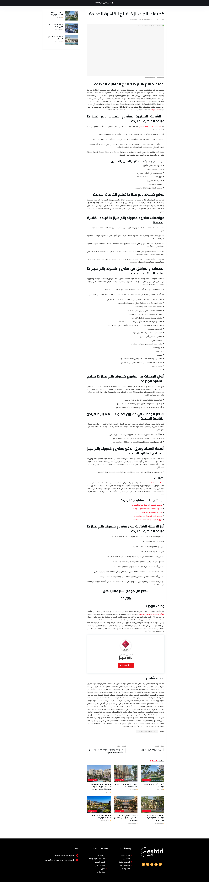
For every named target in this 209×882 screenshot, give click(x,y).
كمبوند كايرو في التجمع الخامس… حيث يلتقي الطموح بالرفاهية (125, 818)
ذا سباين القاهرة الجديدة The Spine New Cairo (126, 785)
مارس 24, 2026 (106, 792)
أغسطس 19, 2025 (105, 821)
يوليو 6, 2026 (160, 790)
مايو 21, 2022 (159, 19)
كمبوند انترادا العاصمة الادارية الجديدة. (148, 512)
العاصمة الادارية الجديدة (152, 482)
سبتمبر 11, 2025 (132, 823)
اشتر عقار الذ (155, 109)
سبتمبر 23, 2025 (159, 823)
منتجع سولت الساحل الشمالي (55, 37)
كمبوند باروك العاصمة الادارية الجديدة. (148, 516)
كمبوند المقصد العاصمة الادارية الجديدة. (147, 508)
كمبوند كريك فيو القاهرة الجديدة (154, 785)
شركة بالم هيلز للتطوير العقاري (150, 126)
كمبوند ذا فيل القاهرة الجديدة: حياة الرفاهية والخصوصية (155, 818)
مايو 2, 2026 (133, 790)
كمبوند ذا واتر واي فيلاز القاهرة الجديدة (101, 816)
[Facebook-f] (160, 864)
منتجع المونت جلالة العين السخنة (56, 25)
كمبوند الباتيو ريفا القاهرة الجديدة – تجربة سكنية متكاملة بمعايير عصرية (100, 787)
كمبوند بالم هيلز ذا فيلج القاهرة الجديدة (147, 731)
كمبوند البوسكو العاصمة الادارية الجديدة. (147, 505)
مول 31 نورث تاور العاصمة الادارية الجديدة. (146, 519)
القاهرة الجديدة (147, 19)
